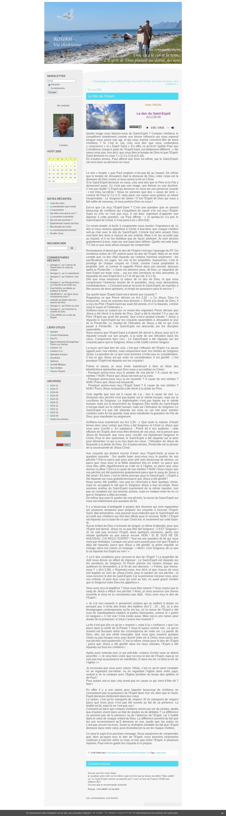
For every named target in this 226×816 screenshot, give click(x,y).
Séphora (54, 361)
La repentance (72, 273)
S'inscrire (55, 84)
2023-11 (54, 409)
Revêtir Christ (56, 233)
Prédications (111, 753)
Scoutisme (55, 358)
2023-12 (54, 406)
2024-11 (54, 385)
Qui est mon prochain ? (61, 220)
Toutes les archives (59, 419)
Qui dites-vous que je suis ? (63, 213)
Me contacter (63, 105)
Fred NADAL (56, 288)
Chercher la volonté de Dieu (63, 310)
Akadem (54, 332)
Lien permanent (125, 753)
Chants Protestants (59, 335)
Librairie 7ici (56, 348)
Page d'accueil (132, 81)
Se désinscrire (58, 88)
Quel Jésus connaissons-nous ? (64, 295)
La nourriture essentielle (61, 216)
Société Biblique (58, 364)
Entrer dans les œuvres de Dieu (63, 301)
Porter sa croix (72, 306)
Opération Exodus (58, 354)
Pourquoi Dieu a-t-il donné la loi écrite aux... (64, 283)
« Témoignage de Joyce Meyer (107, 81)
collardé (54, 300)
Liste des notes (57, 203)
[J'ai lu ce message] (222, 813)
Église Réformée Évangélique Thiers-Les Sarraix (64, 343)
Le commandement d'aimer (63, 230)
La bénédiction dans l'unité (63, 206)
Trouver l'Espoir (57, 371)
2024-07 (54, 389)
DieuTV (53, 338)
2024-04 (54, 395)
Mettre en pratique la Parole (62, 289)
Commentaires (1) (141, 753)
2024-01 (54, 402)
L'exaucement (57, 210)
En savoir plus (171, 813)
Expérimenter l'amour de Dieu (64, 223)
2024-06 (54, 392)
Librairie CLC (56, 351)
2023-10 (54, 412)
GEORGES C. (56, 294)
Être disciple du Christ (60, 227)
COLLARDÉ (56, 315)
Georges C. (55, 265)
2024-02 (54, 399)
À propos (63, 145)
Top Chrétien (56, 368)
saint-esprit (161, 753)
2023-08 (54, 416)
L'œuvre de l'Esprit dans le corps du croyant (63, 267)
